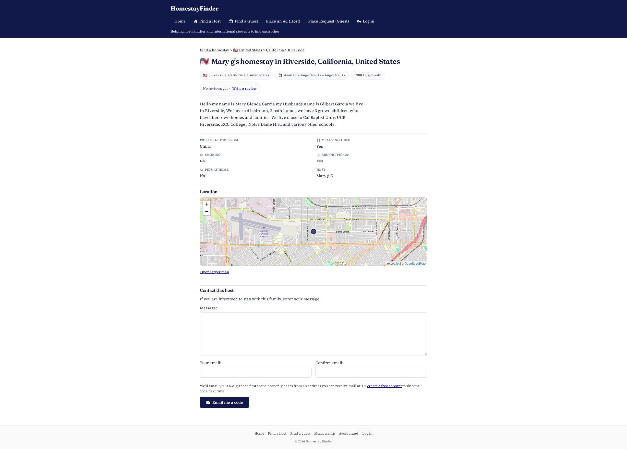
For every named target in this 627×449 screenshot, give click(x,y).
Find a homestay (214, 50)
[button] (206, 204)
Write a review (244, 88)
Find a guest (300, 433)
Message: (208, 308)
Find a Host (210, 21)
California (275, 50)
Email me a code (227, 402)
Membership (324, 433)
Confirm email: (329, 362)
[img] (313, 231)
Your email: (210, 362)
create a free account (384, 385)
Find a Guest (246, 21)
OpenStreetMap (415, 263)
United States (248, 50)
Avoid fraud (348, 433)
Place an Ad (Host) (283, 21)
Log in (368, 21)
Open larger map (214, 271)
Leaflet (394, 263)
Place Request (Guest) (328, 21)
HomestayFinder (194, 8)
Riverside (296, 50)
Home (180, 21)
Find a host (277, 433)
